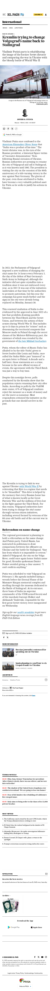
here (33, 695)
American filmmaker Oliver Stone (19, 144)
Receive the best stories (12, 879)
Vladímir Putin (15, 680)
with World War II (29, 486)
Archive (5, 896)
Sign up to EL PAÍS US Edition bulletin (19, 633)
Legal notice (11, 973)
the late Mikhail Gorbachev (32, 341)
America (5, 680)
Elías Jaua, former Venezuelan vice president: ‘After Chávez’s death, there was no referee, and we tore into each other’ (24, 781)
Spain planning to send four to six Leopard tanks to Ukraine (31, 664)
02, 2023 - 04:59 (27, 123)
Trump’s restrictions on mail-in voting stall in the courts (24, 844)
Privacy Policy (20, 973)
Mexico (5, 28)
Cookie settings (29, 973)
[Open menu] (4, 14)
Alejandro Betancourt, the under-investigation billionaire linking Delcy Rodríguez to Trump (24, 832)
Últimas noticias (9, 775)
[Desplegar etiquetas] (46, 679)
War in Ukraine (7, 34)
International (11, 22)
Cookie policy (38, 973)
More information (7, 690)
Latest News (19, 28)
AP (16, 655)
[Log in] (46, 14)
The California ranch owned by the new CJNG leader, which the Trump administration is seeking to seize (25, 820)
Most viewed (7, 814)
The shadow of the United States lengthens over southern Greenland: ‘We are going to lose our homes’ (24, 789)
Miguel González (21, 668)
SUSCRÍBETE (38, 14)
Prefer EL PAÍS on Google (14, 134)
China (11, 28)
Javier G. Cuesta (25, 119)
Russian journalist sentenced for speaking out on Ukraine (31, 651)
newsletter (7, 874)
